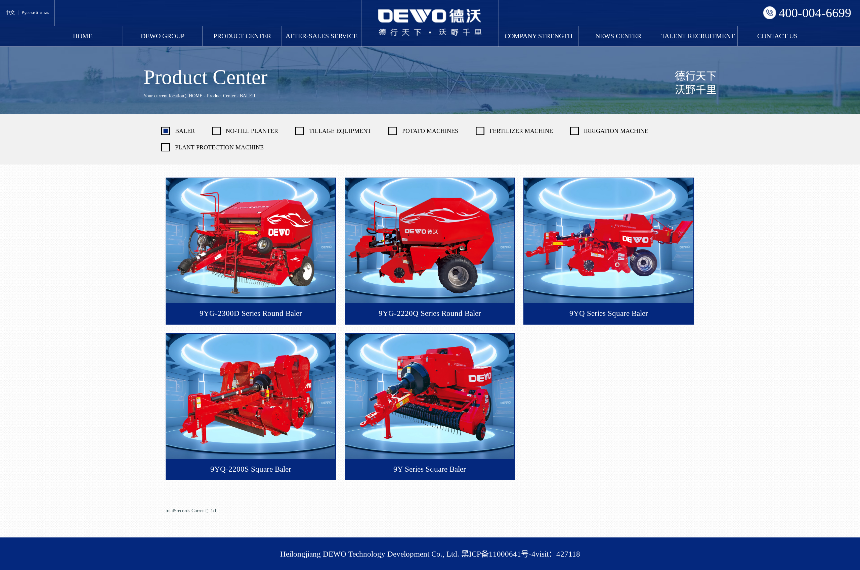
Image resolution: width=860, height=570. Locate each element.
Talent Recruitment (698, 36)
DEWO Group (162, 36)
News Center (618, 36)
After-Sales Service (321, 36)
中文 (10, 12)
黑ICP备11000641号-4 (498, 554)
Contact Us (777, 36)
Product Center (242, 36)
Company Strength (538, 36)
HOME (82, 36)
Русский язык (35, 12)
